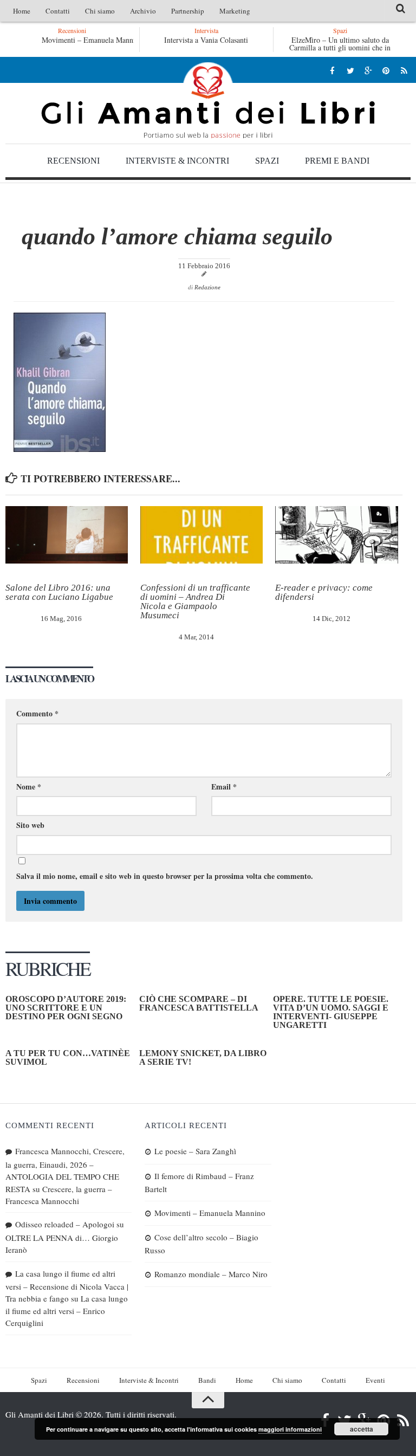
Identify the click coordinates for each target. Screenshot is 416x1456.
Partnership (187, 11)
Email (224, 786)
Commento (37, 713)
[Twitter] (350, 70)
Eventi (375, 1380)
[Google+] (368, 70)
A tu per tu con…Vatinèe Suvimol (67, 1057)
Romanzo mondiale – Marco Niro (211, 1274)
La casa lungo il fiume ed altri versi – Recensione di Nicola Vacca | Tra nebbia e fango (66, 1286)
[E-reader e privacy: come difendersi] (336, 535)
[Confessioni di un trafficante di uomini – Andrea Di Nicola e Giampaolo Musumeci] (201, 535)
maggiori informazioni (290, 1429)
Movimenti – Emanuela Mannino (92, 40)
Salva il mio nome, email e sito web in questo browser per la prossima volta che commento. (164, 876)
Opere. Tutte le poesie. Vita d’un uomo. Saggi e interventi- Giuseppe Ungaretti (330, 1012)
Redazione (207, 287)
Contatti (58, 11)
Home (21, 11)
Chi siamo (100, 11)
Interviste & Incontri (177, 160)
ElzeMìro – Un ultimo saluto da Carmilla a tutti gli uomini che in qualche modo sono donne (340, 47)
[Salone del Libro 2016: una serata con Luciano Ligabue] (66, 535)
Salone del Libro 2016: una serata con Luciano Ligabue (59, 592)
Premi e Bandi (337, 160)
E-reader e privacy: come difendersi (324, 592)
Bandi (207, 1380)
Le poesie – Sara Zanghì (195, 1151)
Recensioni (73, 160)
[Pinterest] (386, 70)
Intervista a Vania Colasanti (206, 40)
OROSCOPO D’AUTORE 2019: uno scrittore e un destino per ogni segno (65, 1007)
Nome (28, 786)
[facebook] (332, 70)
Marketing (234, 11)
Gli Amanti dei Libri (208, 100)
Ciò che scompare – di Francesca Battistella (198, 1003)
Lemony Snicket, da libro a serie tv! (202, 1057)
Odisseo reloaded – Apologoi (64, 1224)
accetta (361, 1429)
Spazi (267, 160)
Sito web (30, 825)
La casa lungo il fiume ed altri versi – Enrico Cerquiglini (66, 1310)
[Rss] (404, 70)
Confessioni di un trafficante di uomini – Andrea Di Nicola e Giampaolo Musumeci (195, 601)
